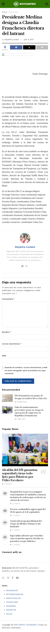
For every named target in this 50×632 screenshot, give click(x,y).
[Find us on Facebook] (12, 577)
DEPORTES (11, 610)
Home (4, 12)
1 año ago (20, 419)
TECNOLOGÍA (12, 602)
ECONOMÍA (11, 606)
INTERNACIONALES (14, 594)
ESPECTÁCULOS (13, 598)
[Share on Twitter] (29, 47)
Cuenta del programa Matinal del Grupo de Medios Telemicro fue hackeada (25, 524)
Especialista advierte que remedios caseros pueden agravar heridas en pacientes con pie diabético (26, 538)
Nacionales (13, 12)
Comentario (8, 299)
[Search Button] (46, 4)
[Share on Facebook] (16, 47)
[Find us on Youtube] (17, 577)
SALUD (9, 614)
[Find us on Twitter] (3, 577)
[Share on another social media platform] (42, 47)
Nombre (6, 332)
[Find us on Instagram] (8, 577)
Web (4, 356)
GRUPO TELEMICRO (27, 625)
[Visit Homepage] (25, 4)
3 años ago (21, 402)
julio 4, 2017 (29, 40)
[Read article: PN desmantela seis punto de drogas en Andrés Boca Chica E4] (7, 398)
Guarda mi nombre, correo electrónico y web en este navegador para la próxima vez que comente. (26, 370)
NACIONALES (12, 590)
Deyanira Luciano (12, 40)
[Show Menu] (3, 4)
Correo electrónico (12, 343)
